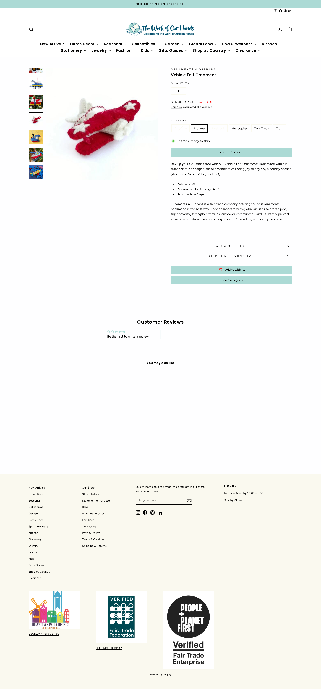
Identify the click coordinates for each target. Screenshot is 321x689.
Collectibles (144, 43)
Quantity (180, 83)
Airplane (180, 128)
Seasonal (113, 43)
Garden (173, 43)
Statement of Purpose (96, 500)
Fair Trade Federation (109, 647)
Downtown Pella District (44, 633)
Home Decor (83, 43)
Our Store (88, 487)
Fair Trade (88, 520)
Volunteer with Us (93, 513)
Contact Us (89, 526)
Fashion (124, 50)
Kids (145, 50)
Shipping (176, 107)
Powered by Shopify (160, 674)
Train (279, 128)
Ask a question (231, 246)
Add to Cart (60, 432)
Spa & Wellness (238, 43)
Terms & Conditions (94, 539)
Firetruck (218, 128)
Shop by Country (210, 50)
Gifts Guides (171, 50)
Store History (90, 494)
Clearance (246, 50)
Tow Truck (261, 128)
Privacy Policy (91, 532)
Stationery (72, 50)
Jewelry (99, 50)
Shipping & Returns (94, 545)
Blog (85, 507)
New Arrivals (52, 43)
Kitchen (270, 43)
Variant (179, 120)
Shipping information (231, 255)
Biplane (199, 128)
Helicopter (239, 128)
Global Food (201, 43)
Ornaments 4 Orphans (193, 69)
